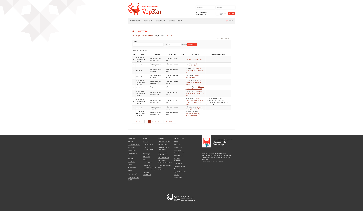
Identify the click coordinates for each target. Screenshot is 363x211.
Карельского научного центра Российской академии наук (221, 142)
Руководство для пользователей (133, 174)
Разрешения (132, 167)
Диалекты (177, 144)
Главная (130, 142)
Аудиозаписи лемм (180, 172)
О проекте (131, 139)
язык (135, 42)
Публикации (132, 150)
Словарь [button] (159, 21)
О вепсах (130, 156)
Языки (176, 141)
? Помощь (169, 36)
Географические (179, 153)
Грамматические (179, 166)
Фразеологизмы (163, 152)
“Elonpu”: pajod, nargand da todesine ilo (194, 71)
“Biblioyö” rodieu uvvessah (194, 59)
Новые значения (163, 157)
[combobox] (148, 44)
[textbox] (134, 45)
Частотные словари (149, 170)
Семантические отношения (163, 148)
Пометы (176, 174)
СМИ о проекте (133, 153)
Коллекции (146, 156)
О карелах (131, 159)
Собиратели (178, 163)
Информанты (178, 156)
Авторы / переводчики (178, 159)
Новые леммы (163, 155)
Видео (145, 159)
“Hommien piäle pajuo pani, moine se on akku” (195, 93)
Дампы (130, 164)
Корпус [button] (147, 21)
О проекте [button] (134, 21)
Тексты (145, 141)
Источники (131, 147)
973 (166, 122)
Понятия (176, 169)
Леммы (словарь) (163, 141)
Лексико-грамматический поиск (142, 36)
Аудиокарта (147, 154)
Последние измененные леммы (165, 161)
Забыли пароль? (201, 14)
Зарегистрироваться (202, 12)
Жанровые (177, 150)
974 (170, 122)
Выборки (161, 170)
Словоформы (162, 144)
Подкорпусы (178, 147)
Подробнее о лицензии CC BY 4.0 (212, 161)
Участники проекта (134, 144)
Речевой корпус (148, 144)
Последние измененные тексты (149, 166)
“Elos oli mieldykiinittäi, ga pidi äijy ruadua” (194, 82)
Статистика (131, 161)
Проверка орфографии (147, 173)
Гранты (130, 170)
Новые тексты (147, 162)
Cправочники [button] (175, 21)
